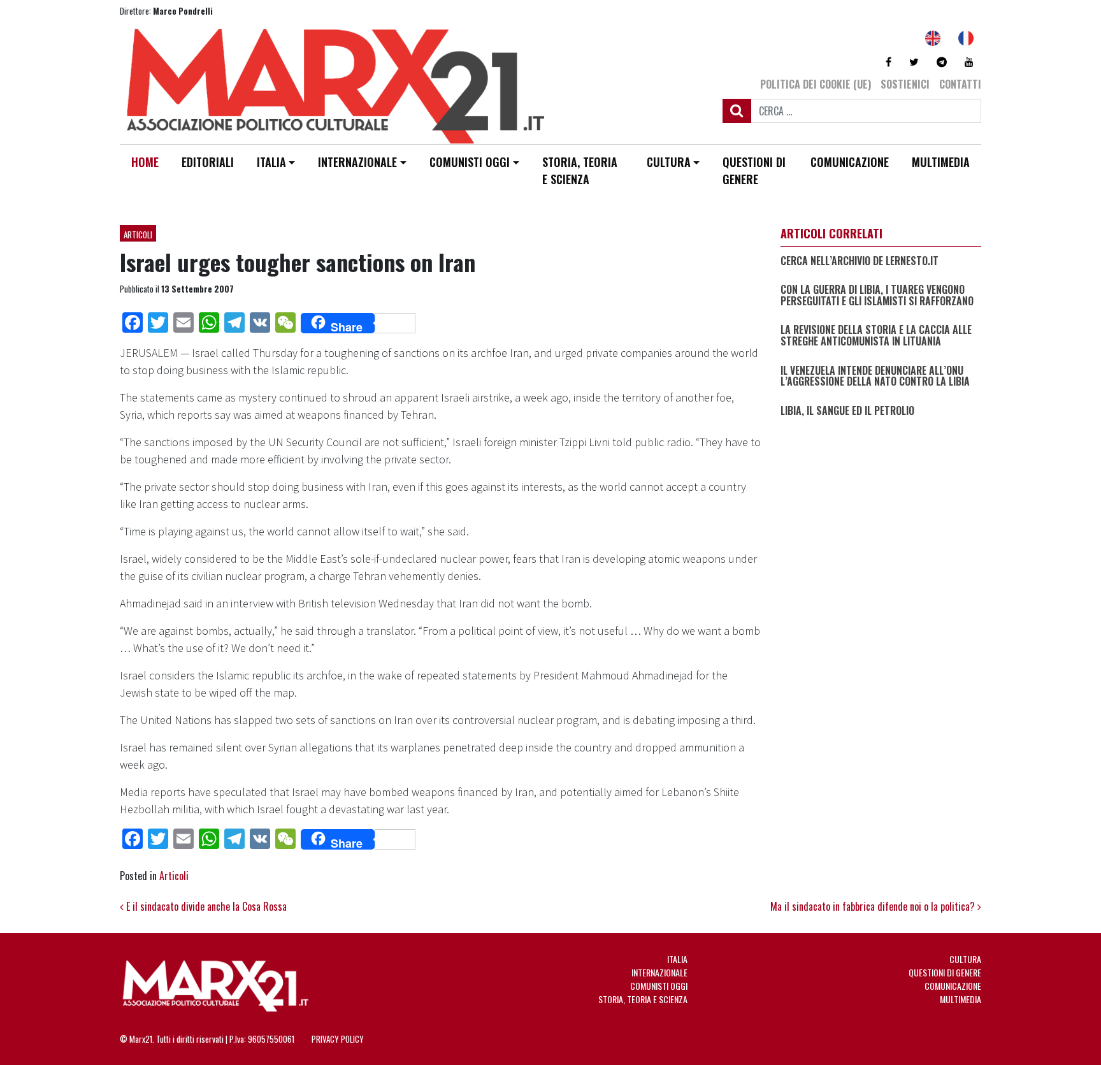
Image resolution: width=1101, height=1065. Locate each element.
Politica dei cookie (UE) (815, 84)
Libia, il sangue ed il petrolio (847, 411)
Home (145, 162)
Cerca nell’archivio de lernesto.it (860, 261)
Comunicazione (849, 162)
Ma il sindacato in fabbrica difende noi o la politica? (873, 906)
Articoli (138, 234)
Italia (271, 162)
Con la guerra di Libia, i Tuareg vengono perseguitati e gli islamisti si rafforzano (877, 295)
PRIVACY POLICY (338, 1038)
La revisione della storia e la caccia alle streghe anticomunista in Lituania (876, 336)
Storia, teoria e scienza (579, 170)
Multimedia (941, 162)
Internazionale (357, 162)
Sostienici (905, 84)
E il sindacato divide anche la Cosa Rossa (205, 906)
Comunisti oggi (469, 162)
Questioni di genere (754, 170)
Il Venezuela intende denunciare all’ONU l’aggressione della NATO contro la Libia (875, 376)
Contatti (960, 84)
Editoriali (208, 162)
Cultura (669, 162)
